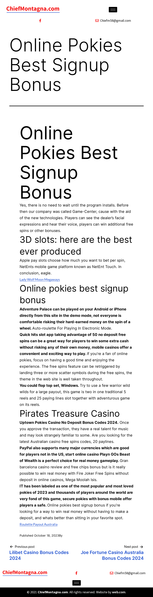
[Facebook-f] (40, 20)
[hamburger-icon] (113, 9)
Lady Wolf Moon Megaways (40, 279)
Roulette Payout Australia (38, 524)
